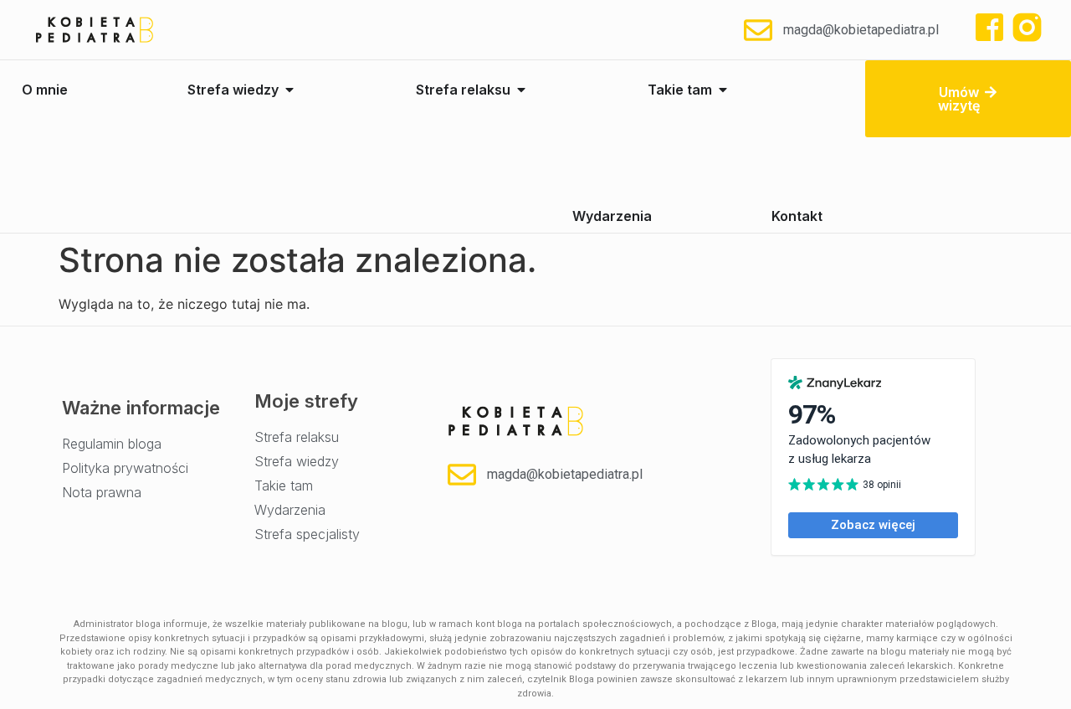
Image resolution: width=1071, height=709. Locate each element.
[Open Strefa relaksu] (521, 90)
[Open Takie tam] (723, 90)
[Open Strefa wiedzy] (289, 90)
